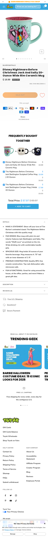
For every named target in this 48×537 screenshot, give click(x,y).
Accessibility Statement (31, 457)
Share (23, 117)
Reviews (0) (7, 291)
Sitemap (6, 473)
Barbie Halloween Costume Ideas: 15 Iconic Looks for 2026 (21, 376)
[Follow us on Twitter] (10, 495)
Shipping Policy (9, 465)
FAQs (5, 478)
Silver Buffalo (9, 65)
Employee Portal (33, 481)
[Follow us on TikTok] (16, 500)
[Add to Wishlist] (42, 95)
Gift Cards (7, 427)
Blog (28, 472)
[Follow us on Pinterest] (5, 500)
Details (6, 222)
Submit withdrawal (11, 482)
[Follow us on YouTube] (10, 500)
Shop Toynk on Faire (11, 440)
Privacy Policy (8, 456)
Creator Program (33, 468)
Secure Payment (13, 310)
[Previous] (3, 59)
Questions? (11, 305)
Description (8, 284)
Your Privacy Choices (15, 512)
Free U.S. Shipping (15, 299)
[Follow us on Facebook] (5, 495)
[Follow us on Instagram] (16, 495)
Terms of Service (9, 469)
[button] (44, 6)
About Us (30, 452)
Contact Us (7, 452)
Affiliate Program (33, 463)
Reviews (29, 476)
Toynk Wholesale (10, 436)
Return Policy (8, 460)
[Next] (45, 59)
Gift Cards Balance (10, 432)
